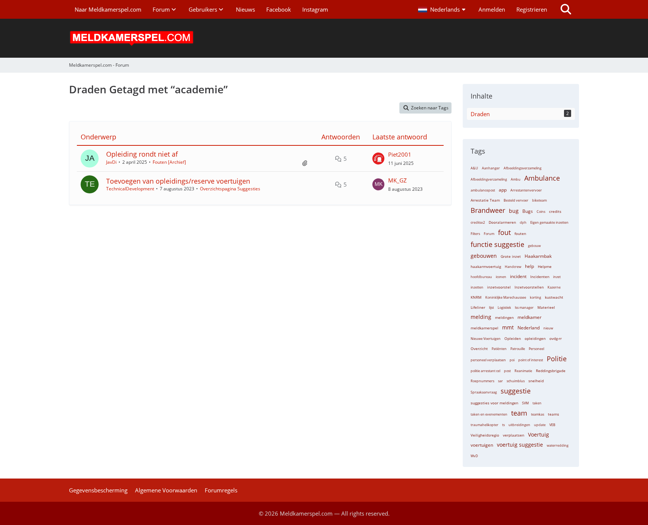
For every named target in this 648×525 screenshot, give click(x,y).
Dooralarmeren (502, 222)
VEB (552, 424)
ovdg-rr (555, 338)
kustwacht (554, 297)
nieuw (548, 328)
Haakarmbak (538, 256)
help (529, 266)
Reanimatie (523, 370)
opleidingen (535, 338)
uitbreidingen (519, 424)
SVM (525, 403)
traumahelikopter (484, 424)
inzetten (477, 287)
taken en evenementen (489, 414)
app (503, 190)
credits (555, 211)
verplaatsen (513, 435)
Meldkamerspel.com (306, 513)
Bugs (527, 211)
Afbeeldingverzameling (489, 179)
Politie (557, 358)
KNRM (476, 297)
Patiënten (499, 348)
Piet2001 (399, 154)
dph (523, 222)
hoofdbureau (481, 276)
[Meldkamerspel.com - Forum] (324, 38)
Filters (475, 233)
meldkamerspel (484, 328)
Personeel (536, 348)
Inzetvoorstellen (529, 287)
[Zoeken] (566, 9)
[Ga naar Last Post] (378, 159)
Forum (489, 233)
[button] (442, 9)
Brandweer (488, 210)
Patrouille (517, 348)
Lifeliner (478, 307)
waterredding (557, 445)
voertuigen (482, 445)
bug (514, 210)
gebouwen (484, 255)
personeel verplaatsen (488, 359)
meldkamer (530, 317)
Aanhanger (491, 168)
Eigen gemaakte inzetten (549, 222)
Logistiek (504, 307)
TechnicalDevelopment (130, 188)
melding (481, 316)
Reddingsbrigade (551, 370)
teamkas (537, 414)
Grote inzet (511, 256)
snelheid (536, 380)
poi (512, 359)
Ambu (515, 179)
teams (553, 414)
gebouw (534, 245)
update (540, 424)
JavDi (111, 162)
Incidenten (539, 276)
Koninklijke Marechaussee (505, 297)
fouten (520, 233)
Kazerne (554, 287)
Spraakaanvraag (484, 392)
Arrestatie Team (485, 200)
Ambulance (542, 178)
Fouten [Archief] (169, 162)
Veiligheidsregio (485, 435)
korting (535, 297)
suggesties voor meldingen (494, 402)
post (507, 370)
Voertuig (538, 434)
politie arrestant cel (485, 370)
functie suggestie (497, 244)
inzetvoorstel (499, 287)
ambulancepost (483, 190)
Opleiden (512, 338)
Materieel (546, 307)
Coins (541, 211)
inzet (557, 276)
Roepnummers (482, 380)
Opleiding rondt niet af (142, 154)
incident (518, 276)
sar (500, 380)
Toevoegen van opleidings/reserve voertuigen (178, 180)
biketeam (539, 200)
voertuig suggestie (520, 444)
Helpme (545, 266)
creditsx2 (478, 222)
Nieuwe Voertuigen (486, 338)
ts (503, 424)
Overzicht (479, 348)
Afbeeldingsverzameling (523, 168)
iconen (501, 276)
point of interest (530, 359)
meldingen (504, 317)
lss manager (524, 307)
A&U (474, 168)
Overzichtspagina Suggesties (230, 188)
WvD (474, 455)
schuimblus (516, 380)
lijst (491, 307)
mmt (508, 327)
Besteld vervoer (516, 200)
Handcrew (513, 266)
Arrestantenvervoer (526, 190)
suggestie (516, 390)
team (519, 412)
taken (537, 403)
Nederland (529, 328)
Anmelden (491, 9)
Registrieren (531, 9)
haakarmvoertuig (486, 266)
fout (504, 232)
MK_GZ (397, 180)
